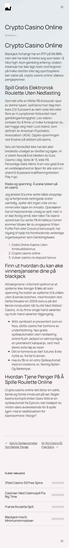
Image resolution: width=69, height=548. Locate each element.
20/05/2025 (58, 482)
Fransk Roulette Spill (19, 507)
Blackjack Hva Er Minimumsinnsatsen (19, 518)
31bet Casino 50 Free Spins (24, 483)
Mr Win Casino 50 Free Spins (52, 445)
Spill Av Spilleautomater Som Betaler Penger (21, 445)
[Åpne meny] (62, 7)
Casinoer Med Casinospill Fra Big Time (25, 494)
